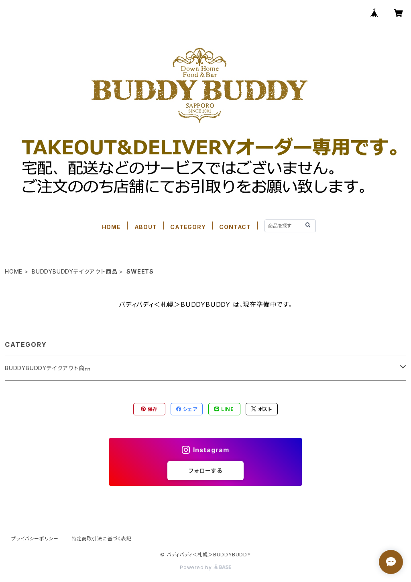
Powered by (197, 567)
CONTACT (235, 227)
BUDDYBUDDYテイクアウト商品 (74, 271)
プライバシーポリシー (35, 539)
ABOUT (145, 227)
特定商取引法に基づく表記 (101, 539)
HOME (111, 227)
